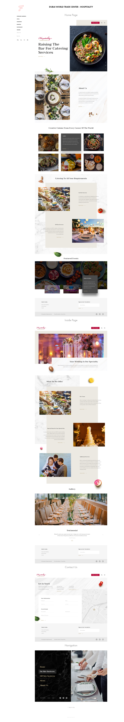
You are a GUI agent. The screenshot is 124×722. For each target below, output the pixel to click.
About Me (19, 32)
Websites (18, 29)
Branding (19, 24)
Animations (19, 21)
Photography (20, 27)
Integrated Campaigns (21, 16)
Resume (18, 36)
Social (18, 18)
